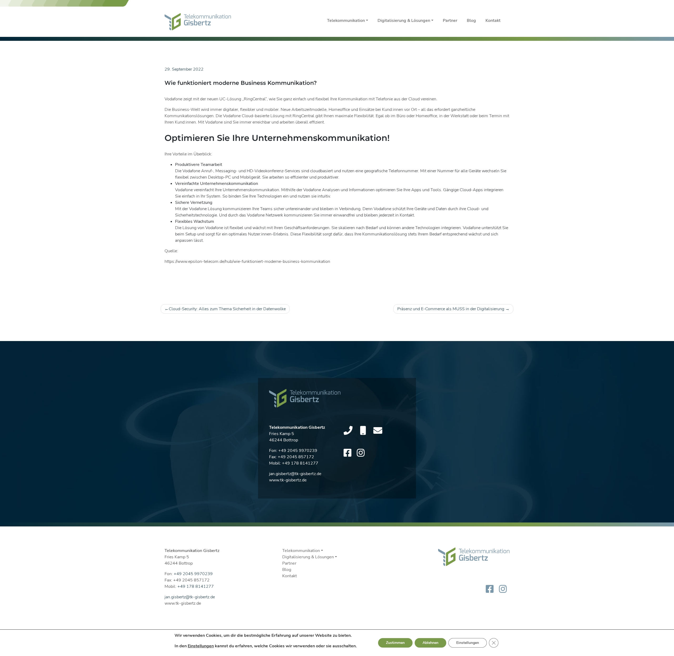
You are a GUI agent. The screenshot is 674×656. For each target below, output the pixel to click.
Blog (471, 20)
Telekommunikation (346, 20)
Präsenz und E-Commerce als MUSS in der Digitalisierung (450, 309)
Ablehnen (430, 642)
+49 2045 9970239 (297, 450)
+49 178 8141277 (300, 463)
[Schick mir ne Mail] (377, 431)
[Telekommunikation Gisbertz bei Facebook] (347, 453)
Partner (450, 20)
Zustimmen (395, 642)
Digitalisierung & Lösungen (404, 20)
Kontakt (492, 20)
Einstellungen (201, 646)
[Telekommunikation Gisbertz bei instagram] (361, 453)
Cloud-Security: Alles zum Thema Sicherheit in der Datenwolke (227, 309)
